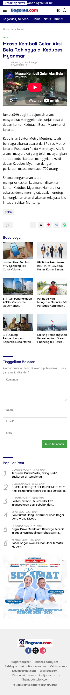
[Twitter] (35, 650)
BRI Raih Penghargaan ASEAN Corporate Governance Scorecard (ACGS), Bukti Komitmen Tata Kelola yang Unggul (17, 302)
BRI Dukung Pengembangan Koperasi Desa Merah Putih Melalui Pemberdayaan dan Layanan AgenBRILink (17, 338)
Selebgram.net (14, 666)
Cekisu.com (57, 666)
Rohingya (33, 62)
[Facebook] (28, 650)
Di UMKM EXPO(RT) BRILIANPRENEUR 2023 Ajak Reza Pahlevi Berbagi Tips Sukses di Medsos (39, 488)
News (6, 37)
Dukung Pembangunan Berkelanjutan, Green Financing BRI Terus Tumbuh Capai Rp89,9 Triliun (52, 338)
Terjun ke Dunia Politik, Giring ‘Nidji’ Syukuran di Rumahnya (34, 474)
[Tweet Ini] (41, 225)
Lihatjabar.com (47, 675)
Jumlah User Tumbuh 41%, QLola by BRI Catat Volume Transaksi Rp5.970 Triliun (16, 266)
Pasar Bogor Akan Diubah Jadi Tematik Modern (37, 544)
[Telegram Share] (56, 225)
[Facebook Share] (33, 225)
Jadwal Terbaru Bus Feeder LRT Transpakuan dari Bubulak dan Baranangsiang (32, 502)
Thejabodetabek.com (35, 679)
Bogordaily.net (21, 662)
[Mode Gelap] (58, 10)
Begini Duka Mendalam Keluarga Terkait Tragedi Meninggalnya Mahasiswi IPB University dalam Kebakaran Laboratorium (38, 530)
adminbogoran (19, 62)
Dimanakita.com (23, 675)
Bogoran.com (37, 666)
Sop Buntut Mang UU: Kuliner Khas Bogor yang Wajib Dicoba (38, 516)
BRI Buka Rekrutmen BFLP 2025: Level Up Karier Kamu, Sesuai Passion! (50, 266)
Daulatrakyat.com (24, 670)
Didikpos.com (49, 670)
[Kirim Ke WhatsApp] (64, 225)
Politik (8, 212)
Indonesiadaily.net (46, 662)
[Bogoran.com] (23, 10)
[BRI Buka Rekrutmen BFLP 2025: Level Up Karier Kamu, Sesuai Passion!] (52, 250)
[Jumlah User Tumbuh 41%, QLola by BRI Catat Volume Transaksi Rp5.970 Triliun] (18, 250)
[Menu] (5, 10)
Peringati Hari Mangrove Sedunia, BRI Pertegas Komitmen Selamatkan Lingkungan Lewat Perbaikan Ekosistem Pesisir (52, 302)
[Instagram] (43, 650)
